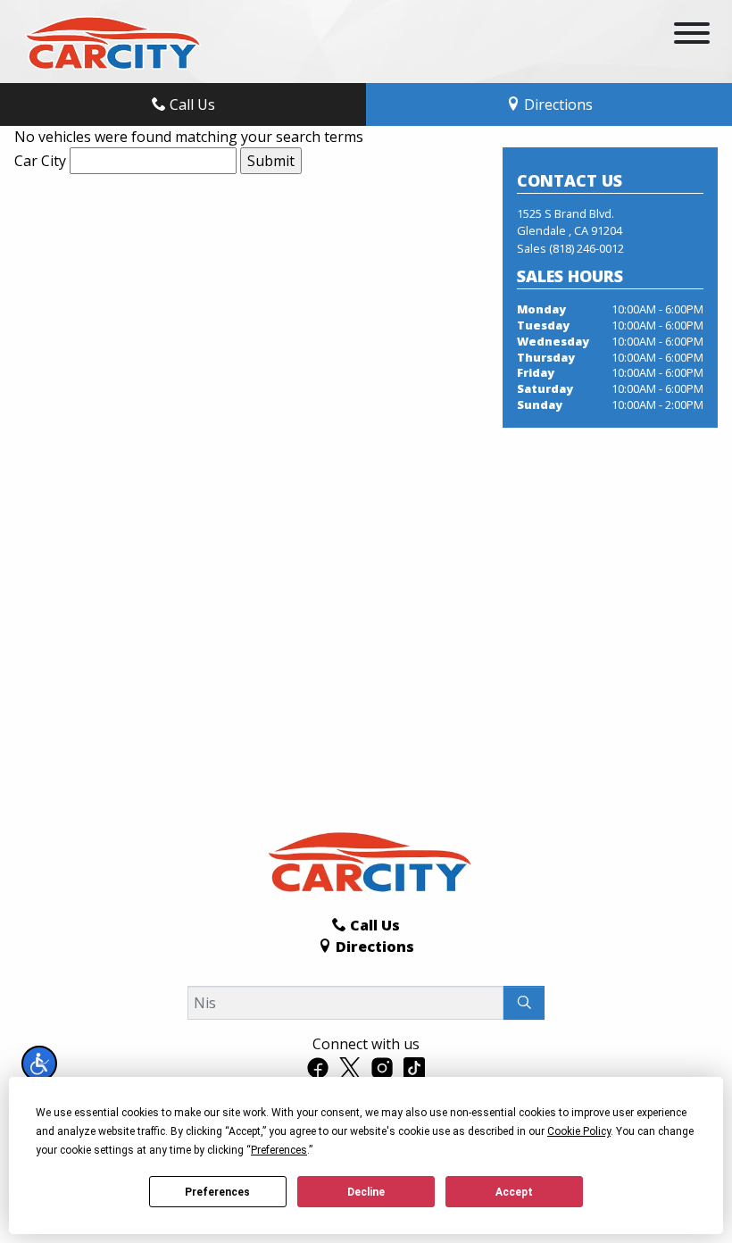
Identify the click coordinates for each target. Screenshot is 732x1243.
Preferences (217, 1192)
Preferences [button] (279, 1150)
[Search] (524, 1003)
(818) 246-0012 (586, 248)
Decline (366, 1192)
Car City (40, 161)
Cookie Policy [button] (579, 1131)
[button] (39, 1063)
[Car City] (109, 40)
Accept (514, 1192)
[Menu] (692, 36)
